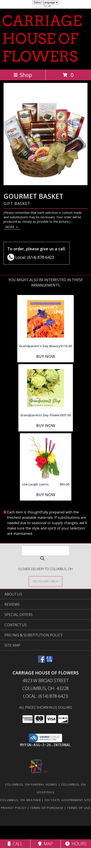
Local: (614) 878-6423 (45, 696)
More (9, 227)
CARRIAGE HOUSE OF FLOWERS (42, 38)
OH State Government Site (68, 800)
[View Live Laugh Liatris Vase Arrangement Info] (45, 456)
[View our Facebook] (41, 661)
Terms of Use (78, 808)
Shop (26, 74)
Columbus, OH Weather (20, 800)
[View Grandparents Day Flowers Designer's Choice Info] (46, 387)
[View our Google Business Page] (49, 661)
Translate (59, 6)
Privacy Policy (13, 808)
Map (47, 844)
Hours (78, 844)
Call (17, 844)
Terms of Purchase (46, 808)
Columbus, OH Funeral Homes (31, 784)
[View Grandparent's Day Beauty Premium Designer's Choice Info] (45, 318)
